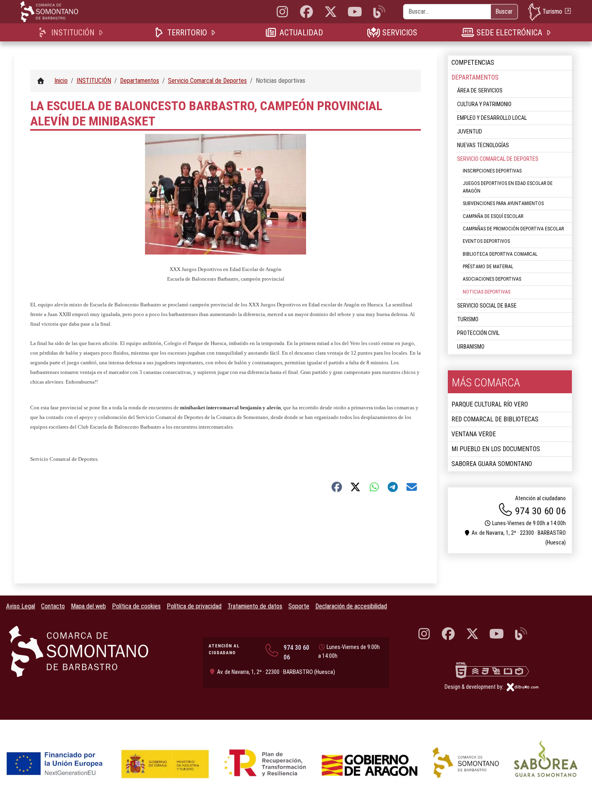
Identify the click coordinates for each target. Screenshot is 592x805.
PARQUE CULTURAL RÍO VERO (489, 404)
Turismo (552, 11)
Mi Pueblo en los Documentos (495, 449)
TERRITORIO (187, 32)
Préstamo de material (488, 266)
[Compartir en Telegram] (392, 487)
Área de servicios (480, 90)
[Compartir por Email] (411, 487)
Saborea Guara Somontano (491, 464)
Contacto (53, 606)
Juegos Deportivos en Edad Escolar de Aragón (508, 187)
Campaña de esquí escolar (493, 216)
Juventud (469, 131)
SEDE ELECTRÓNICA (509, 32)
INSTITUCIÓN (72, 32)
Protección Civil (478, 333)
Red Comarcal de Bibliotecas (494, 419)
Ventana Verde (473, 434)
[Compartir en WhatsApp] (374, 487)
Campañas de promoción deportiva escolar (513, 229)
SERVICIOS (399, 32)
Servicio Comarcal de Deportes (497, 159)
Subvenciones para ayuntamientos (503, 203)
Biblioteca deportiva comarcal (500, 254)
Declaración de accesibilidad (351, 606)
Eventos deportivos (486, 241)
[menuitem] (72, 32)
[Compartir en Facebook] (337, 487)
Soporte (298, 606)
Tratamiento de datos (255, 606)
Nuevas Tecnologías (483, 145)
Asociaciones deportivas (492, 279)
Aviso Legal (20, 606)
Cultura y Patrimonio (484, 104)
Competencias (472, 62)
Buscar (504, 11)
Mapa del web (88, 606)
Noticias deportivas (486, 292)
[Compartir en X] (355, 487)
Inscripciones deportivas (492, 171)
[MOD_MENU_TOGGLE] (101, 32)
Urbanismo (470, 346)
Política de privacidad (194, 606)
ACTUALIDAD (301, 32)
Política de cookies (136, 606)
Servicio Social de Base (487, 305)
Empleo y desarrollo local (492, 118)
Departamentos (475, 77)
